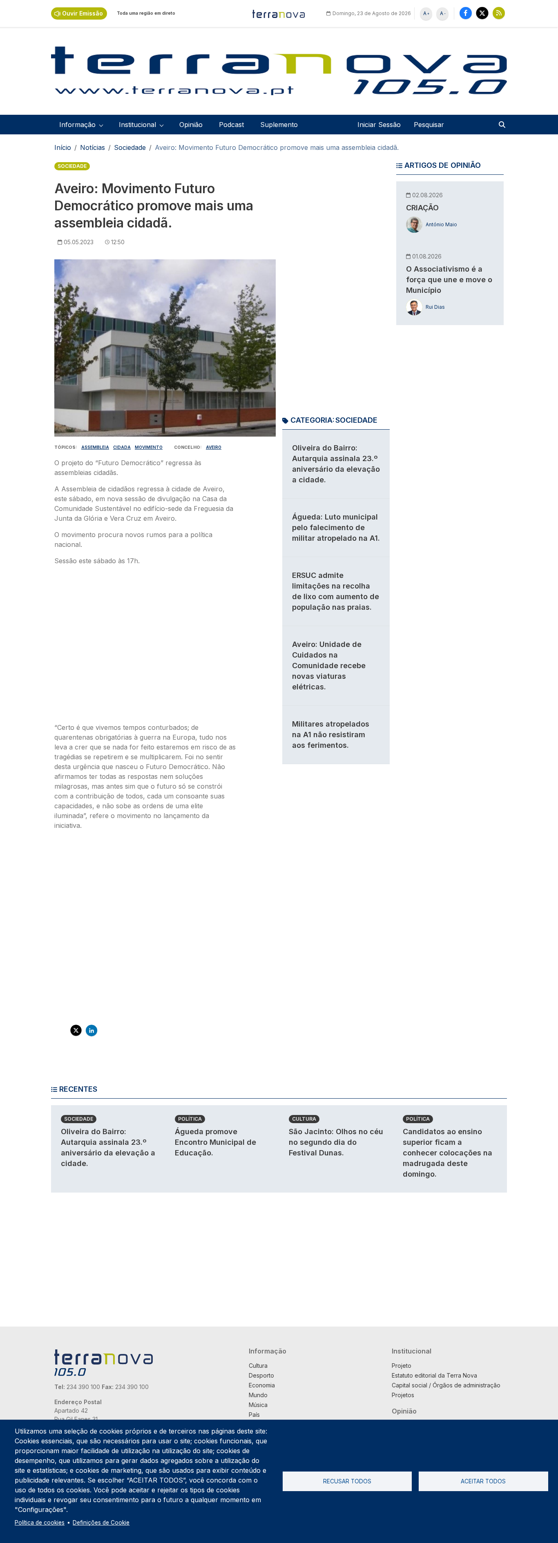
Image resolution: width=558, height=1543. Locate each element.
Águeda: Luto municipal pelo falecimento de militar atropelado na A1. (336, 527)
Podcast (231, 124)
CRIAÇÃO (422, 207)
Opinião (191, 124)
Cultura (304, 1119)
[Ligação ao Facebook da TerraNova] (465, 13)
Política (190, 1119)
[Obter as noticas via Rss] (498, 13)
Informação (267, 1351)
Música (258, 1404)
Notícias (92, 147)
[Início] (279, 13)
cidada (122, 447)
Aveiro (213, 447)
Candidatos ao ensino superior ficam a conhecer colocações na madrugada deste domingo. (447, 1152)
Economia (262, 1385)
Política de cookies (40, 1522)
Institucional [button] (137, 124)
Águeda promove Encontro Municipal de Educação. (215, 1142)
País (254, 1414)
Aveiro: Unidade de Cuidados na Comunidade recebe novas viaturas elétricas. (329, 665)
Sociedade (130, 147)
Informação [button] (77, 124)
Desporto (261, 1375)
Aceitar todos (483, 1481)
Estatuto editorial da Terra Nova (434, 1375)
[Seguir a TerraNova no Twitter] (482, 13)
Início (62, 147)
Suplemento (279, 124)
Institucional (411, 1351)
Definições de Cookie (101, 1522)
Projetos (403, 1394)
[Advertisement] (145, 646)
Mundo (258, 1394)
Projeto (401, 1365)
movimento (149, 447)
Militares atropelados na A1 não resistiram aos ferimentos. (330, 734)
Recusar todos (347, 1481)
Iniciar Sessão (379, 124)
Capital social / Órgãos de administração (446, 1385)
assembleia (95, 447)
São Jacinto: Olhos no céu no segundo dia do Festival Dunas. (336, 1142)
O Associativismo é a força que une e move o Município (449, 279)
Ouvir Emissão (82, 13)
